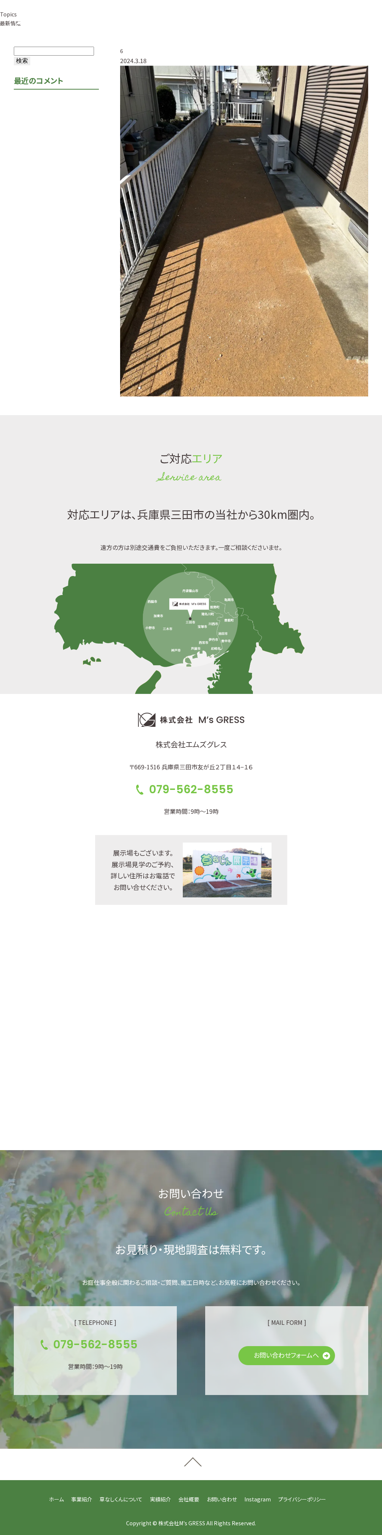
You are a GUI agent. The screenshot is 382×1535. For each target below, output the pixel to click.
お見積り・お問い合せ (312, 22)
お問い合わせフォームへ (286, 1355)
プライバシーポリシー (302, 1499)
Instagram (257, 1499)
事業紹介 (81, 1499)
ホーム (56, 1499)
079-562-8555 (219, 22)
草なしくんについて (121, 1499)
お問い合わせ (222, 1499)
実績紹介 (160, 1499)
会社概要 (188, 1499)
